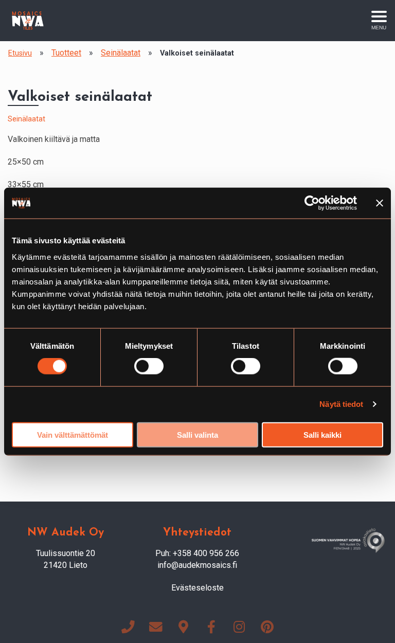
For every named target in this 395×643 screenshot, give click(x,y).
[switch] (149, 366)
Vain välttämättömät (72, 434)
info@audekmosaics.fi (197, 565)
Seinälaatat (120, 53)
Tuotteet (66, 53)
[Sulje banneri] (379, 203)
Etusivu (20, 53)
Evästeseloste (197, 588)
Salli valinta (197, 434)
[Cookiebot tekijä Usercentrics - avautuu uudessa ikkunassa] (312, 203)
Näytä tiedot (341, 404)
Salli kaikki (322, 434)
